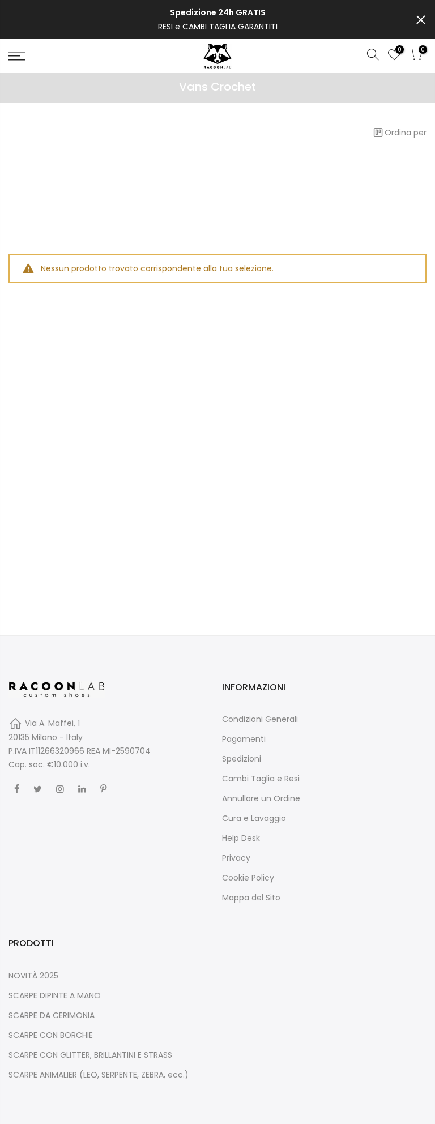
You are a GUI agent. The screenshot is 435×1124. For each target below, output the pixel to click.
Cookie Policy (248, 877)
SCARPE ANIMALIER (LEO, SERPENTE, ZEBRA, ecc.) (98, 1074)
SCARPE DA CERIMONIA (51, 1015)
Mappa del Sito (251, 897)
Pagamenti (244, 739)
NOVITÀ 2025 (33, 975)
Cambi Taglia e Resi (261, 778)
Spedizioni (241, 758)
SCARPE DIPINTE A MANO (54, 995)
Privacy (236, 858)
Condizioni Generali (260, 719)
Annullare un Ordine (261, 798)
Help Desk (241, 838)
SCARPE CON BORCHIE (50, 1035)
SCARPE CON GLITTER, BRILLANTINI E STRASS (90, 1055)
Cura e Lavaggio (254, 818)
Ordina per (406, 132)
